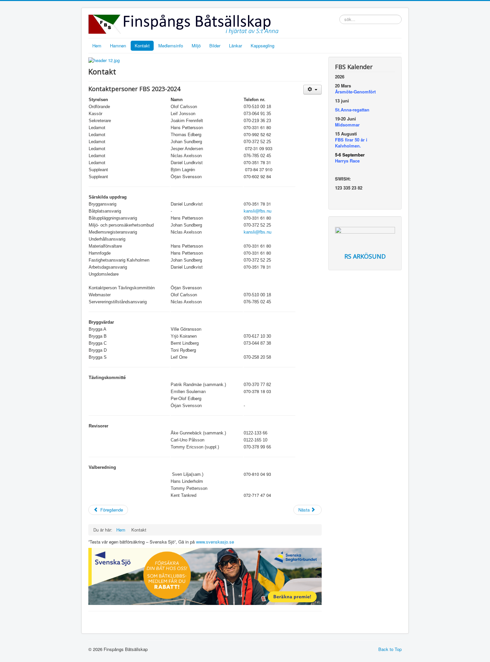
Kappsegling (262, 45)
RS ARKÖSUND (365, 256)
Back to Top (390, 649)
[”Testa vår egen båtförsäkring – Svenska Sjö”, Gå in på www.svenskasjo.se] (205, 576)
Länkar (235, 45)
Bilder (214, 45)
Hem (96, 45)
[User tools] (312, 89)
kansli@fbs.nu (257, 211)
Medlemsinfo (170, 45)
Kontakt (142, 45)
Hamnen (118, 45)
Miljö (196, 45)
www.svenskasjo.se (215, 542)
